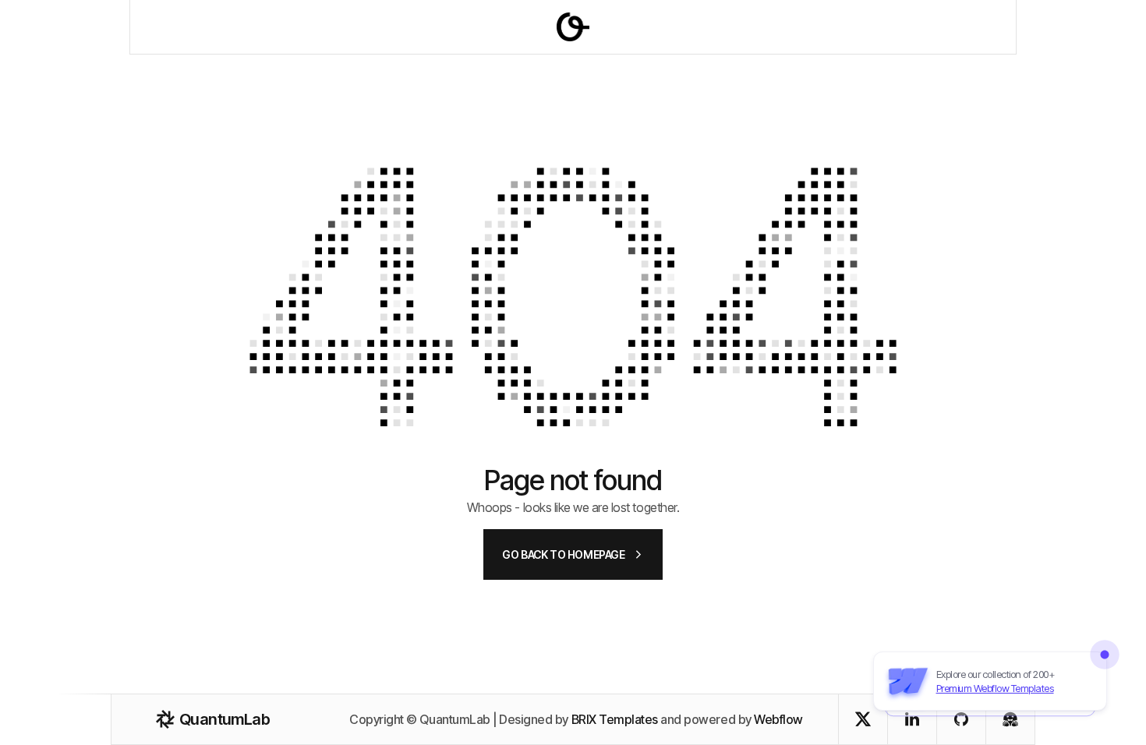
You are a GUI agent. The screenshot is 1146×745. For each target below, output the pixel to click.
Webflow (778, 719)
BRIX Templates (614, 719)
